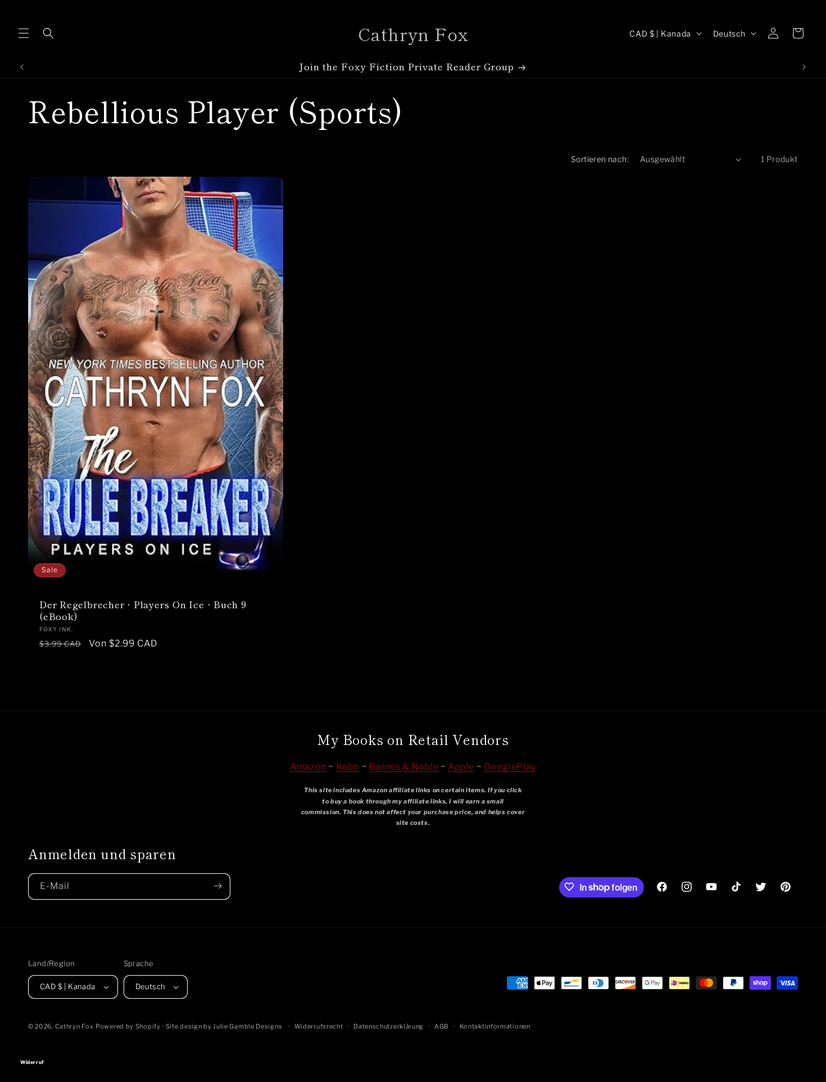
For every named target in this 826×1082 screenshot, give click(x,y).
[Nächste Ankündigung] (804, 67)
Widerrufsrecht (318, 1026)
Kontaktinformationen (495, 1026)
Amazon (308, 766)
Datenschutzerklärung (388, 1026)
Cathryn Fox (74, 1026)
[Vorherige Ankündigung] (22, 67)
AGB (441, 1026)
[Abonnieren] (217, 886)
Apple (461, 766)
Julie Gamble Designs (247, 1026)
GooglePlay (510, 766)
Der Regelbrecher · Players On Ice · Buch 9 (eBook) (143, 610)
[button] (23, 33)
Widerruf (413, 1046)
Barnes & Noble (403, 766)
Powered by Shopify (128, 1026)
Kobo (348, 766)
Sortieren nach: (600, 159)
